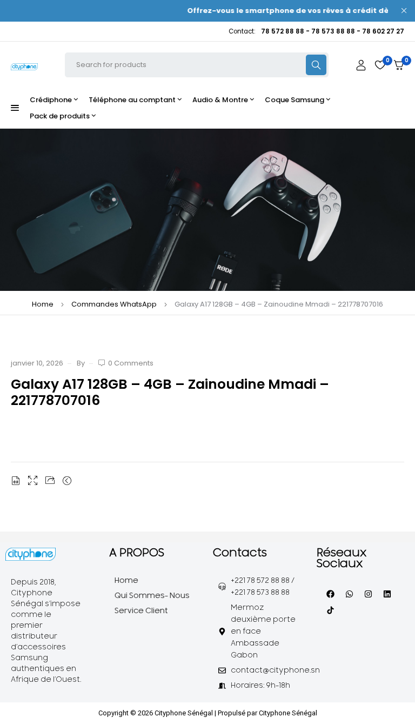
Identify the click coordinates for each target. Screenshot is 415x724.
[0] (398, 65)
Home (42, 304)
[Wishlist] (379, 64)
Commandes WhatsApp (114, 304)
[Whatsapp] (349, 594)
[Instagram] (368, 594)
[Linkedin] (387, 594)
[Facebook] (330, 594)
